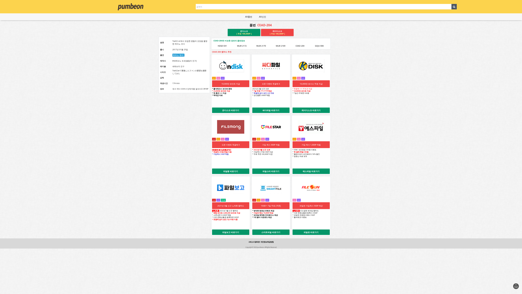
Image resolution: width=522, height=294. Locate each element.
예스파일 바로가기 (311, 171)
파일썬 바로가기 (311, 232)
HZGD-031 (222, 46)
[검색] (454, 6)
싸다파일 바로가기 (270, 110)
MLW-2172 (242, 46)
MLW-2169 (280, 46)
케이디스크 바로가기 (311, 110)
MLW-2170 (261, 46)
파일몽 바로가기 (230, 171)
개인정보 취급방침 (267, 242)
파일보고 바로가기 (230, 232)
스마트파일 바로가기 (270, 232)
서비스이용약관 (254, 242)
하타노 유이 (178, 55)
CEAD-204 (300, 46)
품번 (261, 25)
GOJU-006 (319, 46)
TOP (515, 286)
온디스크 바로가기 (230, 110)
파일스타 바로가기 (270, 171)
